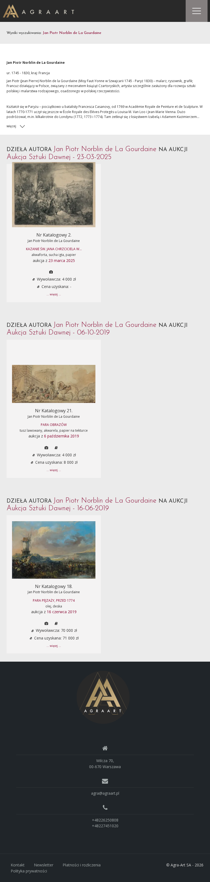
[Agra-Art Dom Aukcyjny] (103, 696)
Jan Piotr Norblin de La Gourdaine (54, 240)
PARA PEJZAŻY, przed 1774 (54, 600)
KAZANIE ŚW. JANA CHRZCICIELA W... (54, 249)
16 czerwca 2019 (62, 611)
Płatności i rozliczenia (82, 864)
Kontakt (18, 864)
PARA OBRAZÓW (54, 424)
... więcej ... (53, 294)
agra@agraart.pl (105, 793)
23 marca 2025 (61, 260)
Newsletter (43, 864)
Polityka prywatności (29, 871)
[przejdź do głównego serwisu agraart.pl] (38, 10)
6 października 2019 (61, 436)
